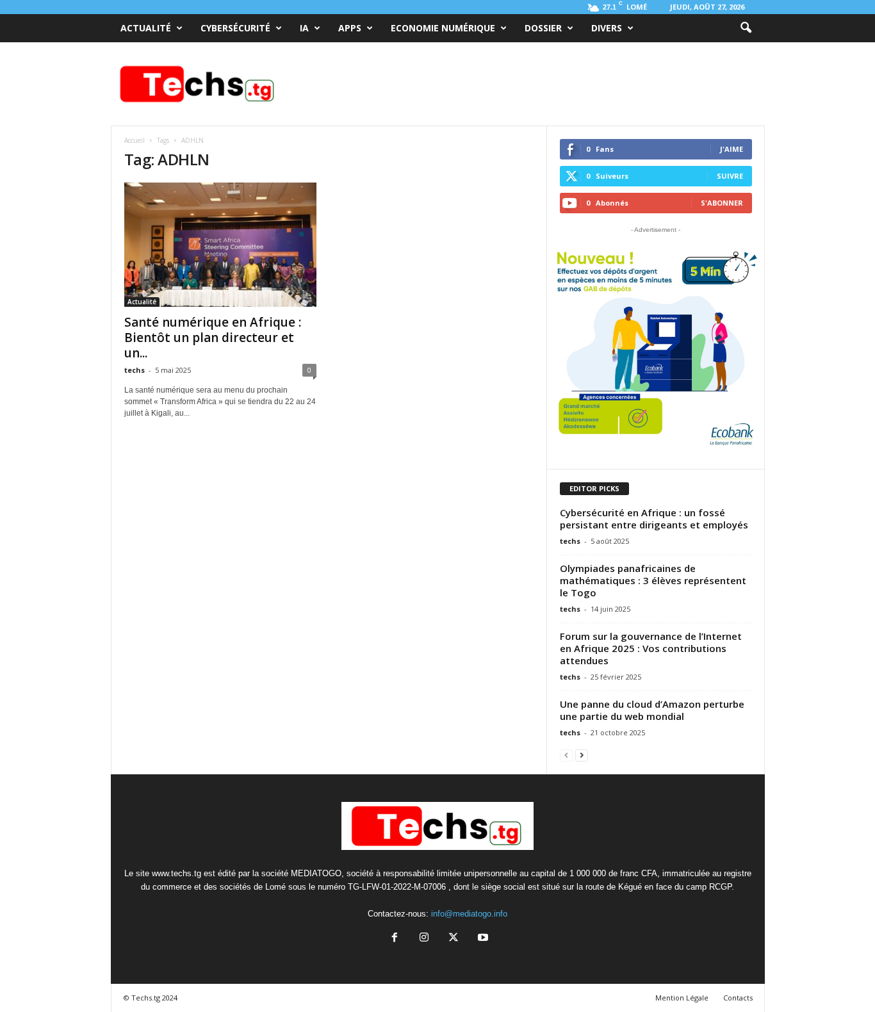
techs (134, 370)
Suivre (730, 176)
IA (304, 28)
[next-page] (581, 755)
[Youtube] (481, 938)
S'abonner (722, 203)
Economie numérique (443, 28)
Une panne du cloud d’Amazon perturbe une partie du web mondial (652, 710)
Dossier (543, 28)
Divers (606, 28)
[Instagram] (424, 938)
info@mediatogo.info (469, 913)
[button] (746, 28)
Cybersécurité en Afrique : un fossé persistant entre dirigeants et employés (654, 518)
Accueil (134, 140)
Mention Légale (681, 997)
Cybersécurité (235, 28)
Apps (349, 28)
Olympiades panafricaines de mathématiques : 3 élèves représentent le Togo (653, 580)
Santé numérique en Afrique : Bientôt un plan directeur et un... (212, 337)
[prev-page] (566, 755)
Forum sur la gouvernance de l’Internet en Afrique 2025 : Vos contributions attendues (651, 648)
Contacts (738, 997)
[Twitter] (453, 938)
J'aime (731, 149)
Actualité (145, 28)
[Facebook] (394, 938)
